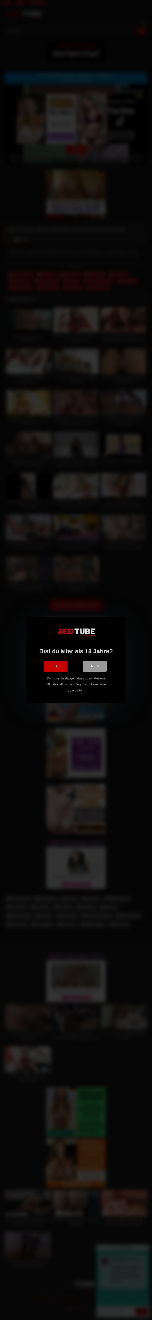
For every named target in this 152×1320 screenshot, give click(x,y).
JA (56, 666)
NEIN (95, 666)
